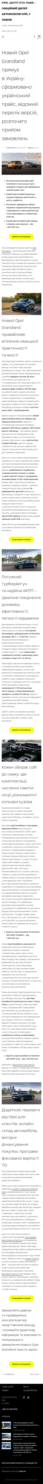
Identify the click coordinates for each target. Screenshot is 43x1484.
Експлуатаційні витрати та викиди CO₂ (19, 1463)
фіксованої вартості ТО (12, 1274)
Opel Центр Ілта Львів (18, 3)
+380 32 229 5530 (10, 1409)
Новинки (36, 148)
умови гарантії (32, 1258)
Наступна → (35, 1374)
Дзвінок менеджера (21, 237)
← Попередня (8, 1374)
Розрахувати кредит (21, 539)
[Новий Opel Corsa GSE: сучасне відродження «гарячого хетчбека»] (6, 1436)
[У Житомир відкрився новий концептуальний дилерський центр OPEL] (6, 1425)
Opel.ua (22, 1471)
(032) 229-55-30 (9, 31)
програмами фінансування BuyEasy (19, 1239)
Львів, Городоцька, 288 (12, 25)
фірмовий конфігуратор (24, 1064)
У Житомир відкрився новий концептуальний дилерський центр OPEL (25, 1425)
